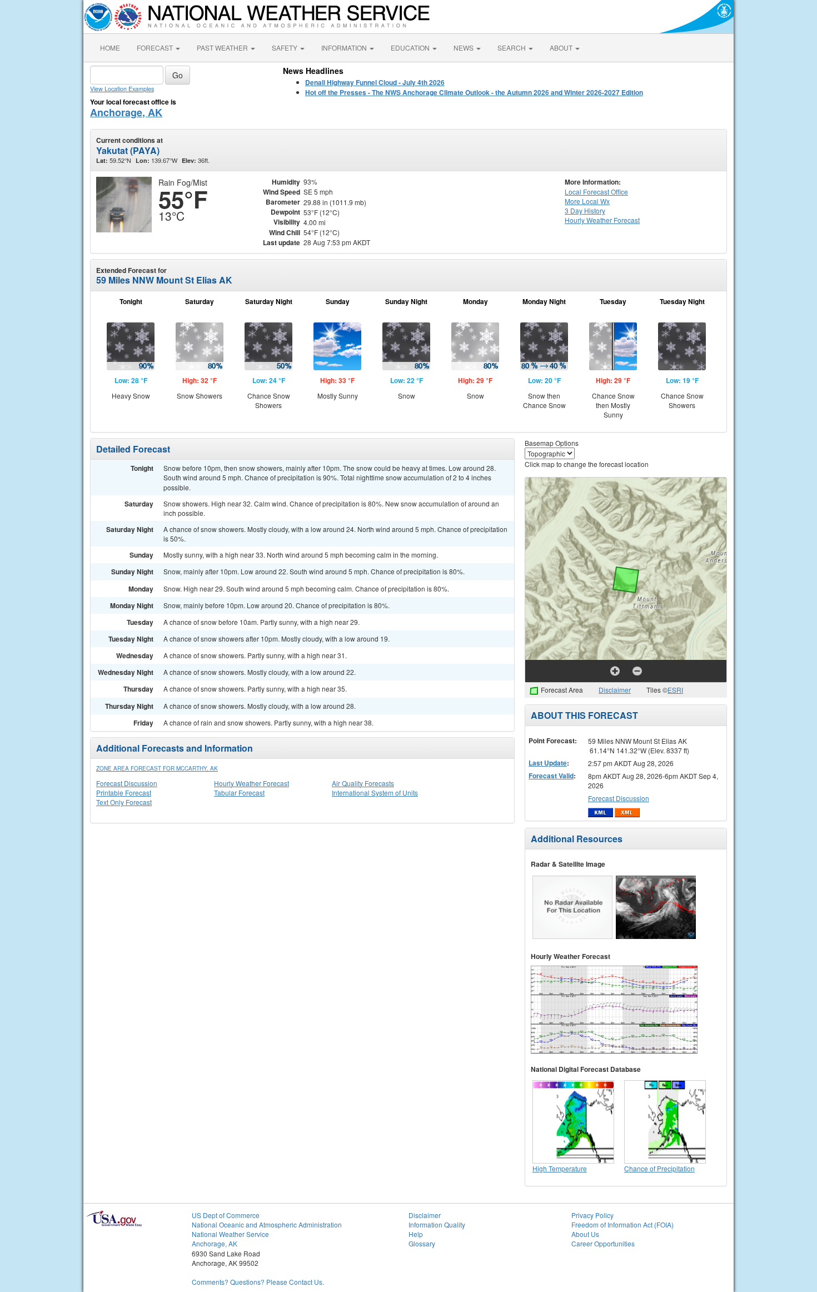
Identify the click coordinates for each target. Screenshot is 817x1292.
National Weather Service (230, 1234)
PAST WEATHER (223, 47)
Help (416, 1234)
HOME (110, 47)
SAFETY (285, 47)
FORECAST (156, 47)
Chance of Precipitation (659, 1168)
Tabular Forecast (239, 792)
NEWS (464, 47)
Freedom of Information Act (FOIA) (622, 1224)
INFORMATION (344, 47)
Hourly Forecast (602, 220)
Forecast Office (596, 191)
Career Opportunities (603, 1243)
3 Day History (585, 210)
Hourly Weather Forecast (251, 783)
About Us (585, 1234)
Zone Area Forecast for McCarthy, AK (157, 768)
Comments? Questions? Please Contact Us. (258, 1281)
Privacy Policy (592, 1215)
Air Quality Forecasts (363, 783)
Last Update (548, 763)
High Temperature (559, 1168)
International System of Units (375, 792)
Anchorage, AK (126, 112)
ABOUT (562, 47)
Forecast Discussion (126, 783)
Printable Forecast (123, 792)
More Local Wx (587, 201)
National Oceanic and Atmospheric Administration (267, 1224)
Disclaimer (615, 689)
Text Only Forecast (124, 802)
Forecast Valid (551, 776)
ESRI (675, 689)
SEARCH (512, 47)
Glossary (422, 1243)
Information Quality (437, 1224)
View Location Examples (122, 89)
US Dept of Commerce (226, 1215)
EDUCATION (411, 47)
